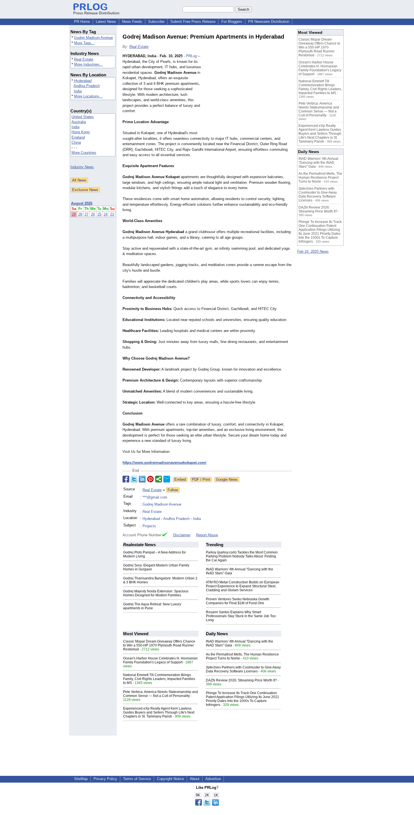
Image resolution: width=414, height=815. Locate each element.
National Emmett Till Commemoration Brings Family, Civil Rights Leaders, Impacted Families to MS (159, 679)
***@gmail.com (155, 497)
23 (112, 214)
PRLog (191, 56)
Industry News (82, 167)
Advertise (213, 779)
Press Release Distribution (96, 13)
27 (86, 214)
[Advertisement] (249, 94)
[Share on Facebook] (126, 479)
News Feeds (132, 21)
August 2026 (81, 203)
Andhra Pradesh (87, 86)
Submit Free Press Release (192, 21)
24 (106, 214)
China (76, 142)
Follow (173, 490)
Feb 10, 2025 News (313, 251)
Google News (227, 479)
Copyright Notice (170, 779)
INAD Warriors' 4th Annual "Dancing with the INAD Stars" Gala (318, 163)
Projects (149, 526)
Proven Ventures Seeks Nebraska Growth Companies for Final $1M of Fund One (237, 601)
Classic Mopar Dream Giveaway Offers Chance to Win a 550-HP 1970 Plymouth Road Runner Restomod (159, 645)
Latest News (106, 21)
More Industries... (88, 64)
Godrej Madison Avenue (93, 38)
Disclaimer (181, 535)
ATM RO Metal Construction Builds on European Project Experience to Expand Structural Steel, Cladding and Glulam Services (242, 586)
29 (74, 214)
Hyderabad (83, 81)
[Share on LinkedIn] (142, 479)
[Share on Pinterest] (150, 479)
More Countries (84, 152)
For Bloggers (231, 21)
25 (99, 214)
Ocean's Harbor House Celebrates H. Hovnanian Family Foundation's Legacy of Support (160, 660)
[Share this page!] (207, 804)
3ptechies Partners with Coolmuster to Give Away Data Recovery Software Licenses (243, 669)
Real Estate (83, 59)
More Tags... (84, 43)
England (78, 137)
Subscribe (156, 21)
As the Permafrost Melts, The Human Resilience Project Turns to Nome (320, 177)
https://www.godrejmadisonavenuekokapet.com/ (164, 462)
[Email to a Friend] (166, 479)
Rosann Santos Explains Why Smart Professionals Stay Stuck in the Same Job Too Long (241, 616)
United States (83, 117)
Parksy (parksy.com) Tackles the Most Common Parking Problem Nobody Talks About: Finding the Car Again (242, 556)
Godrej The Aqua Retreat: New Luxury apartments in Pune (152, 606)
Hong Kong (81, 132)
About (194, 779)
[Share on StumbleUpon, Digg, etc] (158, 479)
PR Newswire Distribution (268, 21)
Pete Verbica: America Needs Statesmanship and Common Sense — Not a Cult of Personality (160, 694)
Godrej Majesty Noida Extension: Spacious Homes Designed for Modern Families (155, 593)
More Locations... (88, 96)
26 (93, 214)
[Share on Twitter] (134, 479)
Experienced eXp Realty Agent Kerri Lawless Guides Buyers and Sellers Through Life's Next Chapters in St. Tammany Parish (158, 712)
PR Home (82, 21)
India (78, 91)
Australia (79, 122)
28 (80, 214)
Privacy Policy (105, 779)
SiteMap (81, 779)
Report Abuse (207, 535)
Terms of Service (137, 779)
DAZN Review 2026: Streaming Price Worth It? (241, 680)
